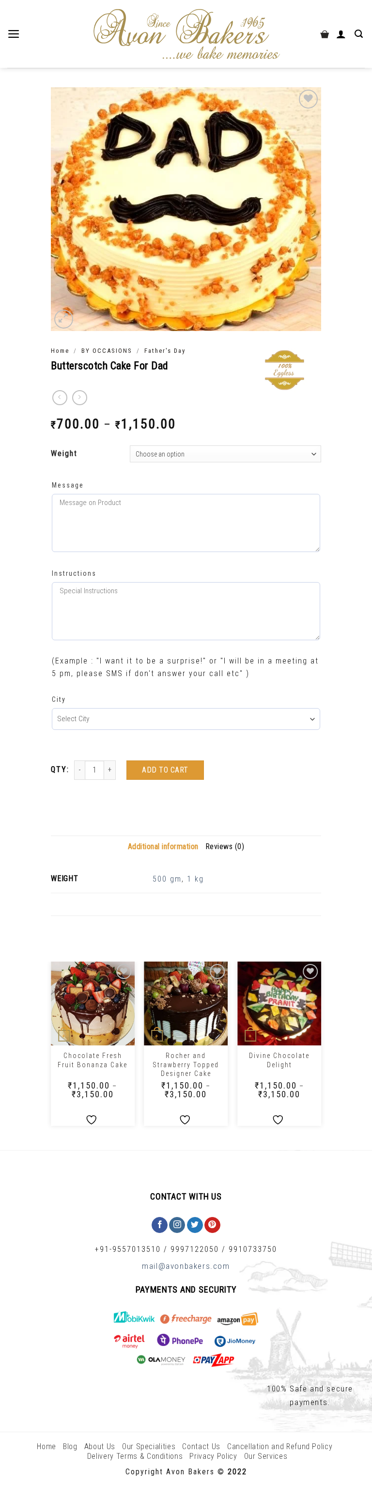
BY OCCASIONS (106, 350)
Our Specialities (148, 1446)
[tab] (163, 847)
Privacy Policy (213, 1456)
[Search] (360, 34)
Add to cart (165, 769)
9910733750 (253, 1249)
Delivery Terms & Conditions (135, 1456)
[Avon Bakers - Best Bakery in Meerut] (186, 34)
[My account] (342, 34)
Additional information (163, 846)
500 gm (167, 879)
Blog (70, 1446)
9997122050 (194, 1249)
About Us (99, 1446)
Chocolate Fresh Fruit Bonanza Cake (92, 1060)
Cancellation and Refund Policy (280, 1446)
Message (68, 485)
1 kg (195, 879)
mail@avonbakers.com (186, 1266)
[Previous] (51, 1048)
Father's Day (165, 350)
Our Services (266, 1456)
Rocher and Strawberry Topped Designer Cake (186, 1064)
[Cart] (324, 34)
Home (60, 350)
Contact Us (201, 1446)
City (59, 699)
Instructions (74, 573)
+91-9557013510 (128, 1249)
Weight (64, 453)
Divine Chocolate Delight (279, 1060)
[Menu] (14, 34)
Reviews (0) (225, 846)
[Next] (320, 1048)
